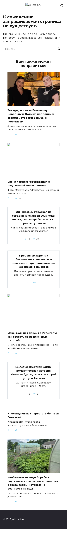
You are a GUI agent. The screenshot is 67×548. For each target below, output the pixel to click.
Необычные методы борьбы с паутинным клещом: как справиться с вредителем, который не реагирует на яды (32, 483)
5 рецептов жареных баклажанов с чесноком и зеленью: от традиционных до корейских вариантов (33, 261)
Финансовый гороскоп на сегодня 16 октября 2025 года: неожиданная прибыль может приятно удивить (33, 217)
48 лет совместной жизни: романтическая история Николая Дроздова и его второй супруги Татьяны (33, 372)
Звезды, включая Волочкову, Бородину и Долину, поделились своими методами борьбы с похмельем (31, 116)
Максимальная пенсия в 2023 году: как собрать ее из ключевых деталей (32, 336)
